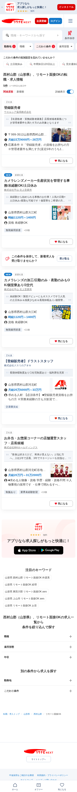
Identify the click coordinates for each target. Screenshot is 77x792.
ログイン (55, 21)
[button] (40, 7)
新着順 (20, 91)
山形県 (27, 714)
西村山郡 (38, 714)
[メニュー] (70, 21)
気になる (63, 160)
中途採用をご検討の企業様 (21, 775)
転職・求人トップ (11, 714)
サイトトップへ (38, 759)
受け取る (64, 258)
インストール (66, 7)
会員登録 (41, 21)
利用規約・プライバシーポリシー (52, 775)
